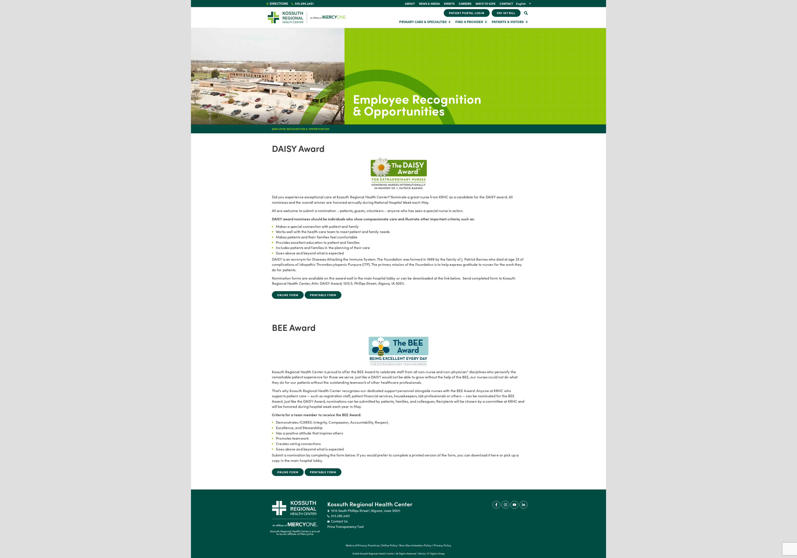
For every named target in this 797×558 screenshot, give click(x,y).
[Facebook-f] (496, 505)
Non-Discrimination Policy (415, 545)
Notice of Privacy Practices (362, 545)
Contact (506, 3)
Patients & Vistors (508, 21)
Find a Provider (469, 21)
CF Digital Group (436, 553)
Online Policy (389, 545)
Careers (465, 3)
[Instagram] (505, 505)
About (410, 3)
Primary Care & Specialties (423, 21)
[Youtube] (514, 505)
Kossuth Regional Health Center (370, 504)
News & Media (429, 3)
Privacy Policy (442, 545)
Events (449, 3)
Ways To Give (485, 3)
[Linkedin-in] (523, 505)
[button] (526, 13)
